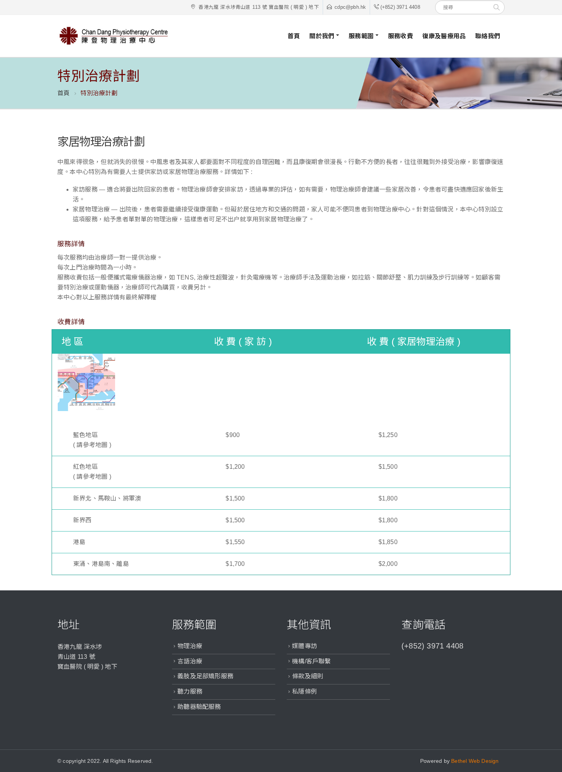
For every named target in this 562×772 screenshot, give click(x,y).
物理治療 (189, 646)
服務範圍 (361, 36)
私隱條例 (304, 691)
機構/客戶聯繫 (311, 661)
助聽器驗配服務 (199, 707)
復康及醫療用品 (444, 36)
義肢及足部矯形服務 (205, 676)
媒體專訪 (304, 646)
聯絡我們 (487, 36)
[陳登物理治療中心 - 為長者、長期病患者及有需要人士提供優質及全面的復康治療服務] (114, 36)
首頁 (293, 36)
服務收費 (400, 36)
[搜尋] (496, 7)
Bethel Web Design (475, 761)
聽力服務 (189, 691)
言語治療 (189, 661)
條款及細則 (307, 676)
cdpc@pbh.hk (350, 7)
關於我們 (321, 36)
